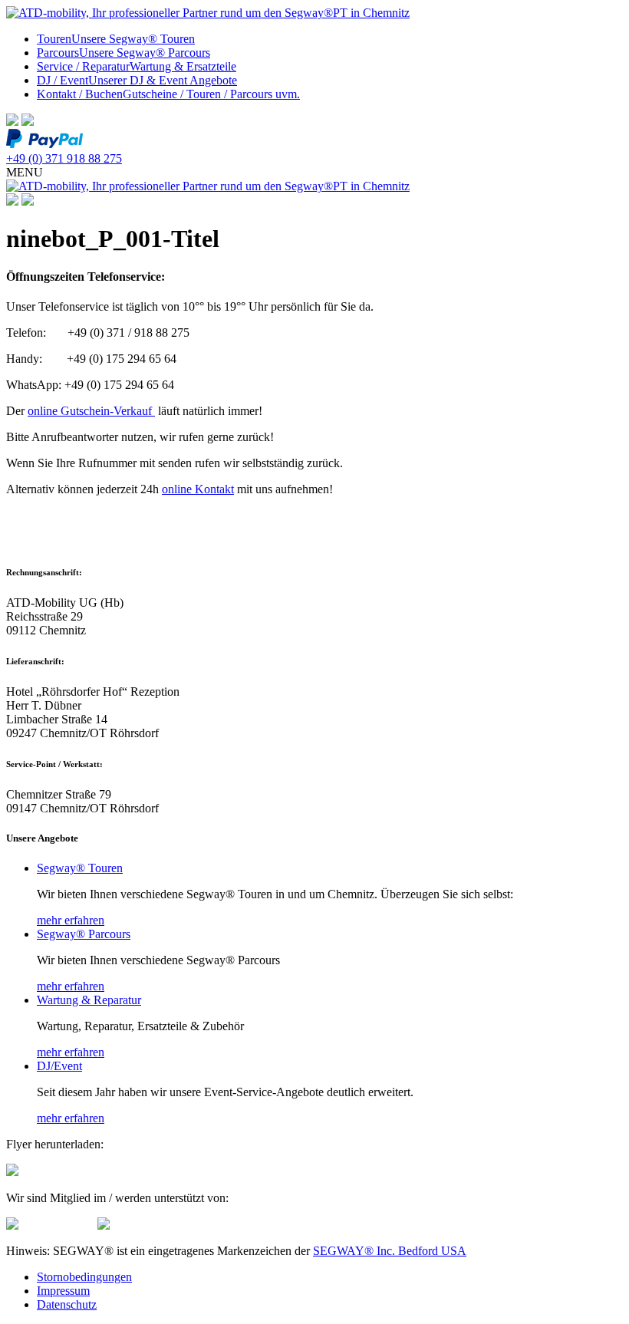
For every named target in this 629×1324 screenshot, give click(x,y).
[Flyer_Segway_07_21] (12, 1171)
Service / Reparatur (136, 66)
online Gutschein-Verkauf (91, 410)
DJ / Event (137, 80)
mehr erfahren (70, 920)
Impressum (63, 1290)
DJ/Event (59, 1065)
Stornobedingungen (84, 1276)
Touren (116, 38)
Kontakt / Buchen (168, 93)
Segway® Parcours (83, 933)
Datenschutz (67, 1304)
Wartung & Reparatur (89, 999)
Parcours (123, 52)
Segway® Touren (80, 867)
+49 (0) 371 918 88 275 (64, 158)
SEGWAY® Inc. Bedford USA (389, 1250)
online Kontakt (198, 489)
